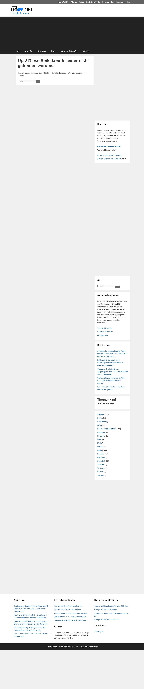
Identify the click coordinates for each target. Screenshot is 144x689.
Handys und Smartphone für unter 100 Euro (111, 606)
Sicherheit (101, 461)
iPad (99, 443)
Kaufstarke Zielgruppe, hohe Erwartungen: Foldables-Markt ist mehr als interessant (110, 362)
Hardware (85, 51)
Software (100, 465)
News (128, 2)
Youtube (100, 475)
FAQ (53, 51)
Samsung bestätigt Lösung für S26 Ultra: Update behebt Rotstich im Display (110, 380)
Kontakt (81, 2)
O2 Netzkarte (102, 335)
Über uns (74, 2)
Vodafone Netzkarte (105, 332)
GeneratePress (92, 647)
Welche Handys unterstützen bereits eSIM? (71, 613)
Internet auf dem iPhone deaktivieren (68, 606)
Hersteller (101, 436)
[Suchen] (38, 81)
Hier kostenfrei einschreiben (109, 146)
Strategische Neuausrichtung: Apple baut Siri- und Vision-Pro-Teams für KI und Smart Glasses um (112, 353)
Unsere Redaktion (63, 2)
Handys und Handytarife (68, 51)
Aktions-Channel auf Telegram (109, 159)
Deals (99, 418)
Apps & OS (28, 51)
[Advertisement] (72, 32)
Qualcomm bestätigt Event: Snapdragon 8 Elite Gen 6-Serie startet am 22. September (112, 371)
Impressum (105, 2)
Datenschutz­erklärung (117, 2)
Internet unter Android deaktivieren (67, 610)
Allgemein (101, 415)
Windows (100, 468)
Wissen (100, 472)
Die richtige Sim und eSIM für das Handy (70, 620)
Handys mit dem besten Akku (105, 610)
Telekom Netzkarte (104, 328)
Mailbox (100, 447)
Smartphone (42, 51)
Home (18, 51)
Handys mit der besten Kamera (106, 620)
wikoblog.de (98, 632)
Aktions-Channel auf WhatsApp (109, 155)
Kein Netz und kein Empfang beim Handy (70, 617)
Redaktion (101, 457)
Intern (99, 440)
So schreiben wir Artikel (93, 2)
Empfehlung (102, 422)
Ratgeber (100, 454)
